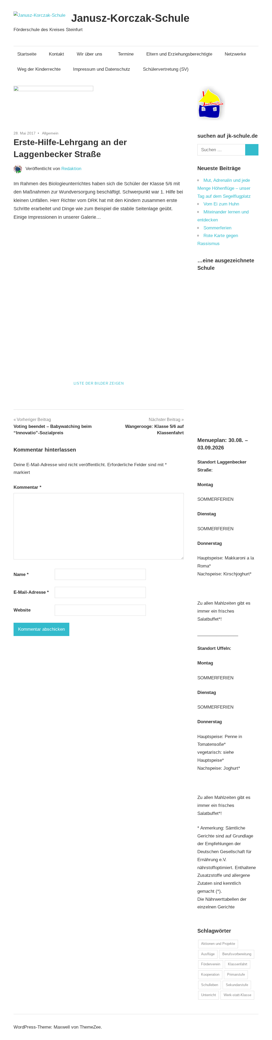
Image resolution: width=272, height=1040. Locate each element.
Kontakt (56, 54)
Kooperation (210, 974)
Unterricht (208, 995)
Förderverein (210, 964)
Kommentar (27, 487)
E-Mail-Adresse (31, 592)
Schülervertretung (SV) (166, 69)
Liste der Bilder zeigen (99, 383)
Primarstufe (236, 974)
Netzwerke (235, 54)
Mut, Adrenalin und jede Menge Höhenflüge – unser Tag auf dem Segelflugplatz (224, 188)
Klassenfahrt (237, 964)
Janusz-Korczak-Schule (130, 18)
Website (22, 610)
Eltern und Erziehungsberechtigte (179, 54)
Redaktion (71, 168)
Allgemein (50, 133)
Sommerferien (217, 227)
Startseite (26, 54)
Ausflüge (208, 954)
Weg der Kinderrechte (39, 69)
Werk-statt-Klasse (237, 995)
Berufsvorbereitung (236, 954)
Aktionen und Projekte (218, 944)
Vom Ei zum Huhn (221, 204)
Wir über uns (89, 54)
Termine (126, 54)
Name (21, 574)
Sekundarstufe (237, 985)
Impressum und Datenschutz (101, 69)
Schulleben (209, 985)
